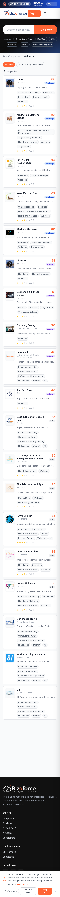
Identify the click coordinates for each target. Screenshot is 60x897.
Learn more (22, 884)
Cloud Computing (24, 39)
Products (7, 823)
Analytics (12, 44)
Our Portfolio (9, 851)
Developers (9, 837)
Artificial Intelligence (42, 44)
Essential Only (28, 890)
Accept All (44, 890)
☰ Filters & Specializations (30, 64)
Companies (14, 56)
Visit (50, 4)
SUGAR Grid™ (9, 828)
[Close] (55, 891)
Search (47, 29)
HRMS (25, 44)
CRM (53, 39)
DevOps (41, 39)
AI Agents (7, 833)
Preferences (11, 891)
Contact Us (8, 856)
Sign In (34, 13)
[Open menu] (45, 13)
